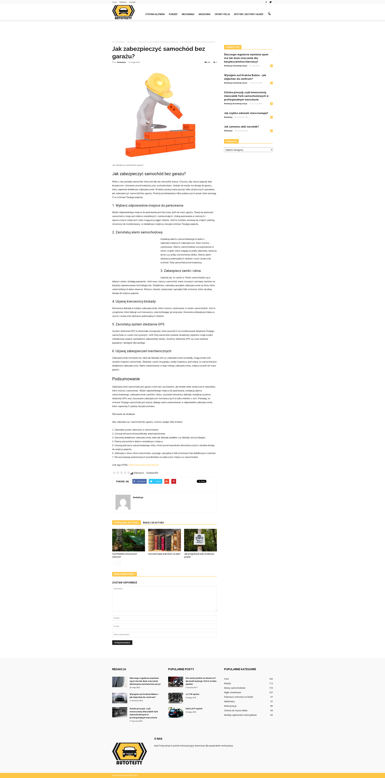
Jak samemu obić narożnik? (241, 126)
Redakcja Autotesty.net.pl (235, 66)
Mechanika (188, 14)
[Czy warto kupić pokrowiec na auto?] (164, 540)
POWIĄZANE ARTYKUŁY (126, 522)
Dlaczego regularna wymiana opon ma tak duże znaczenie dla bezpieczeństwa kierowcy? (246, 58)
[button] (269, 14)
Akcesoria (204, 14)
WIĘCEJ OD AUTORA (153, 522)
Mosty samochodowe (234, 687)
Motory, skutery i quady (248, 14)
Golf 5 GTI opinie (194, 708)
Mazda (227, 683)
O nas (114, 2)
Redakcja (121, 62)
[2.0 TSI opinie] (175, 698)
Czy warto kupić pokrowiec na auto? (164, 554)
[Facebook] (266, 2)
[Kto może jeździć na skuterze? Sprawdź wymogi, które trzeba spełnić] (175, 682)
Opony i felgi (222, 14)
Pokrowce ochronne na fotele (238, 696)
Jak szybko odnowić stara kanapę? (246, 113)
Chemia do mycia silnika (235, 710)
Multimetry (229, 701)
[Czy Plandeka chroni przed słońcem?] (128, 540)
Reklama (123, 2)
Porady (173, 14)
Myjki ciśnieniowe (232, 692)
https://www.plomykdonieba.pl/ (144, 465)
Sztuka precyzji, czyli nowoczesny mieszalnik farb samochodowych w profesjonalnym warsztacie (246, 96)
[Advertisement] (192, 30)
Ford (226, 678)
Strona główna (155, 14)
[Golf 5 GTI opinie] (175, 712)
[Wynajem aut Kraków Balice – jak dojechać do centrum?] (119, 698)
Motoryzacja (230, 705)
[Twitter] (270, 2)
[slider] (121, 472)
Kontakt (132, 2)
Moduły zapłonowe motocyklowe (240, 714)
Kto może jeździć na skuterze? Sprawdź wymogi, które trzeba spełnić (201, 681)
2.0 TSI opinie (192, 694)
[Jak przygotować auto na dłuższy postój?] (200, 540)
